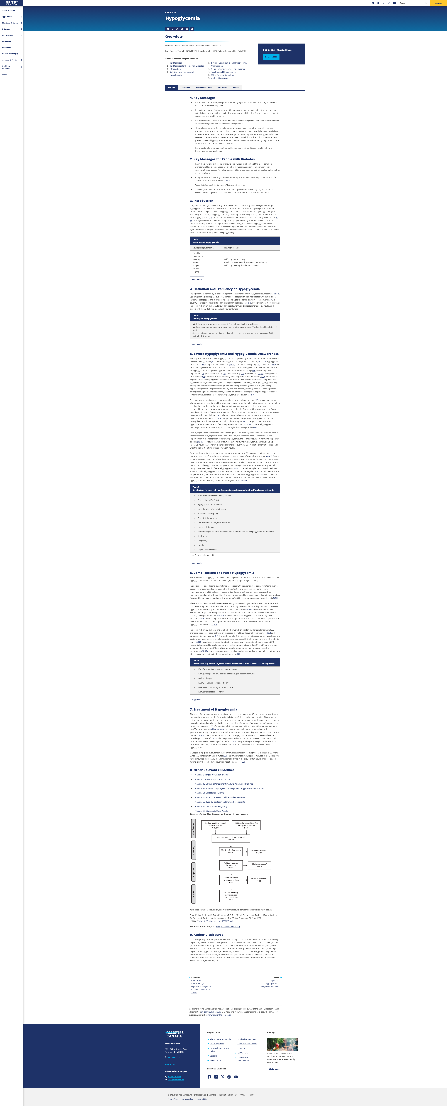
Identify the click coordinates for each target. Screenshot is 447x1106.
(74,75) (201, 735)
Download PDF (271, 57)
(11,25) (218, 418)
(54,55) (276, 598)
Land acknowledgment (247, 1039)
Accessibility (202, 1099)
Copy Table (197, 279)
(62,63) (268, 633)
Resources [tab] (185, 87)
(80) (225, 756)
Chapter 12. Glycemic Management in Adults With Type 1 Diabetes (224, 784)
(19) (202, 373)
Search (403, 3)
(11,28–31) (249, 424)
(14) (204, 364)
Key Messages (176, 63)
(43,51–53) (242, 480)
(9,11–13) (262, 361)
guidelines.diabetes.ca (211, 1012)
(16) (258, 364)
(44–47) (237, 468)
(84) (231, 921)
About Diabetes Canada (220, 1039)
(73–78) (234, 741)
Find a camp (274, 1069)
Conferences (243, 1053)
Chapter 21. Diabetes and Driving (209, 793)
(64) (216, 636)
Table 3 (250, 394)
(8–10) (213, 361)
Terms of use (173, 1099)
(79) (233, 744)
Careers (213, 1056)
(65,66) (198, 642)
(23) (204, 376)
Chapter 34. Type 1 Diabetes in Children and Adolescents (220, 797)
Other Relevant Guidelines (222, 75)
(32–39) (200, 442)
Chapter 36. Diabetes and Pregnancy (211, 806)
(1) (257, 214)
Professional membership (243, 1059)
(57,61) (214, 624)
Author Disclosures (219, 78)
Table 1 (276, 293)
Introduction (175, 69)
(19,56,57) (250, 609)
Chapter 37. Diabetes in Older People (211, 811)
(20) (224, 373)
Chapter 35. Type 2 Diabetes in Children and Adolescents (220, 802)
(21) (242, 373)
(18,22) (261, 373)
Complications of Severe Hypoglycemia (228, 69)
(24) (218, 415)
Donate (438, 3)
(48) (219, 471)
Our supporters (217, 1043)
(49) (258, 471)
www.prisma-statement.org (228, 926)
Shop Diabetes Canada (247, 1043)
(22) (263, 376)
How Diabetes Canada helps (219, 1050)
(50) (261, 474)
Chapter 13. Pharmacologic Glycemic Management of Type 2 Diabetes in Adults (229, 788)
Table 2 (247, 303)
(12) (256, 400)
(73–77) (220, 729)
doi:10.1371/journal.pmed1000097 (214, 921)
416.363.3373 (173, 1057)
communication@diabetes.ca (218, 1015)
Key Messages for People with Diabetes (187, 66)
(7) (271, 300)
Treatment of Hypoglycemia (223, 72)
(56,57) (201, 618)
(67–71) (204, 651)
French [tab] (236, 87)
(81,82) (242, 762)
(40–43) (269, 456)
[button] (11, 48)
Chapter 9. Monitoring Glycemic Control (212, 779)
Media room (215, 1060)
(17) (274, 364)
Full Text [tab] (172, 87)
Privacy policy (187, 1099)
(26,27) (246, 421)
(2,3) (210, 217)
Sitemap (241, 1048)
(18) (254, 370)
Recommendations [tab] (204, 87)
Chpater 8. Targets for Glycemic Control (212, 774)
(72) (238, 654)
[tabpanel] (235, 529)
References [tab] (222, 87)
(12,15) (232, 364)
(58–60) (220, 615)
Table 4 (226, 180)
